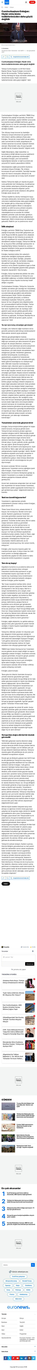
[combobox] (18, 1265)
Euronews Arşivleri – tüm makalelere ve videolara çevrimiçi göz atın (27, 1339)
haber (6, 883)
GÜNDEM (6, 1099)
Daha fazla (5, 1351)
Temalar (4, 1314)
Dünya (12, 7)
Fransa (12, 1294)
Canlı (32, 2)
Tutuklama (28, 1285)
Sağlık (21, 1326)
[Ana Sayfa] (2, 7)
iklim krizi (18, 1299)
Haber (6, 7)
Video (3, 1334)
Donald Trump (27, 1281)
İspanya (7, 1285)
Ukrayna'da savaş (11, 1281)
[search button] (33, 1265)
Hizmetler (4, 1347)
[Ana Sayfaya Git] (7, 2)
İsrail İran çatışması (18, 1276)
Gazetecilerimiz (6, 1338)
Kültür (28, 1290)
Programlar (23, 1334)
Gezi (3, 1330)
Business (4, 1322)
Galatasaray (23, 1294)
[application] (18, 33)
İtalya (17, 1285)
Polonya (18, 1290)
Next (3, 1326)
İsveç (8, 1290)
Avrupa (4, 1318)
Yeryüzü (22, 1322)
